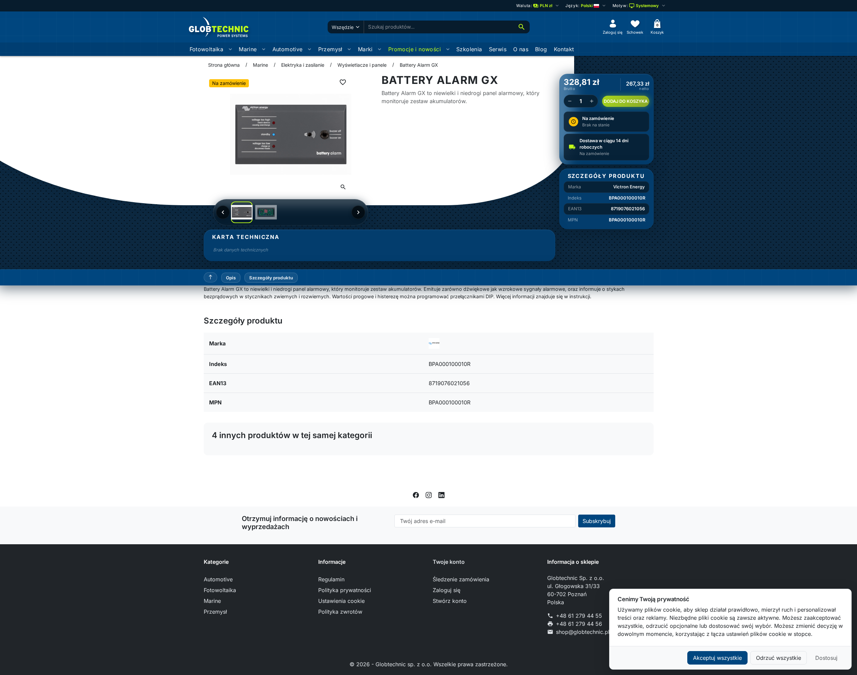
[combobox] (439, 27)
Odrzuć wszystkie (778, 657)
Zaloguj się (446, 590)
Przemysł (330, 49)
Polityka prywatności (344, 590)
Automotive (287, 49)
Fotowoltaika (207, 49)
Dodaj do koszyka (626, 101)
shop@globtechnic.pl (582, 631)
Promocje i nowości (414, 49)
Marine (248, 49)
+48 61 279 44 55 (579, 615)
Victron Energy (629, 186)
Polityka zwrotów (340, 611)
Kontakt (564, 49)
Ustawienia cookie (341, 600)
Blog (541, 49)
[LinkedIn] (441, 494)
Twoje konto (449, 561)
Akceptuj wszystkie (717, 657)
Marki (365, 49)
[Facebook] (416, 494)
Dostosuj (826, 657)
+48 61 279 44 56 (579, 623)
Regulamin (331, 579)
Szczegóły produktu (271, 277)
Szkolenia (469, 49)
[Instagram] (428, 494)
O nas (520, 49)
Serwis (497, 49)
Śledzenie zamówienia (461, 579)
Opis (231, 277)
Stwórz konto (450, 600)
